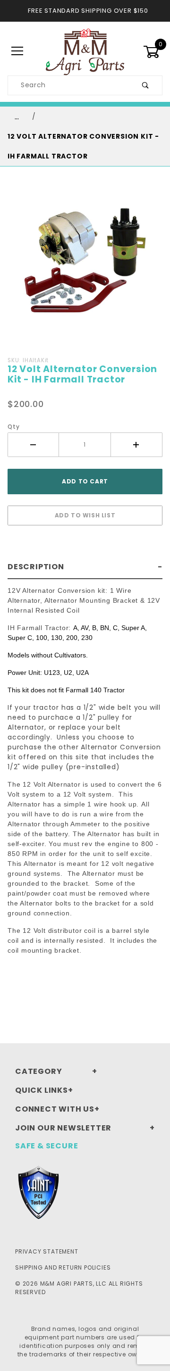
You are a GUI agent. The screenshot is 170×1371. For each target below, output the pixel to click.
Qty (13, 427)
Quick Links (41, 1090)
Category (38, 1071)
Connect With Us (54, 1109)
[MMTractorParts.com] (84, 51)
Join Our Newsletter (63, 1127)
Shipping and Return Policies (62, 1267)
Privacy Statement (46, 1251)
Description (36, 566)
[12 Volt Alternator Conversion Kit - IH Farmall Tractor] (85, 263)
